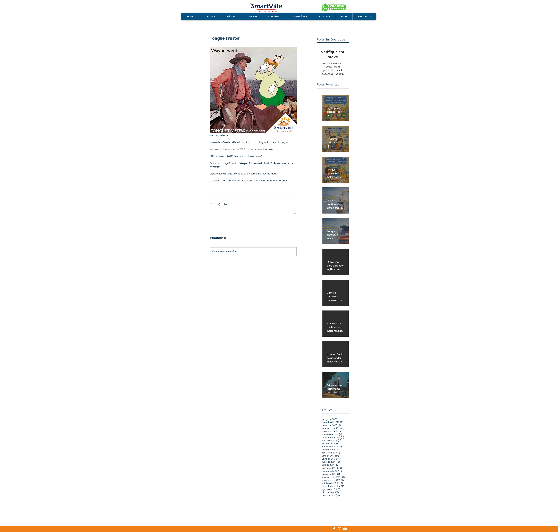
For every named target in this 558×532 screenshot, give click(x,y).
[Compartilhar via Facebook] (211, 204)
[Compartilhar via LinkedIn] (225, 204)
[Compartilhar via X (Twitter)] (218, 204)
